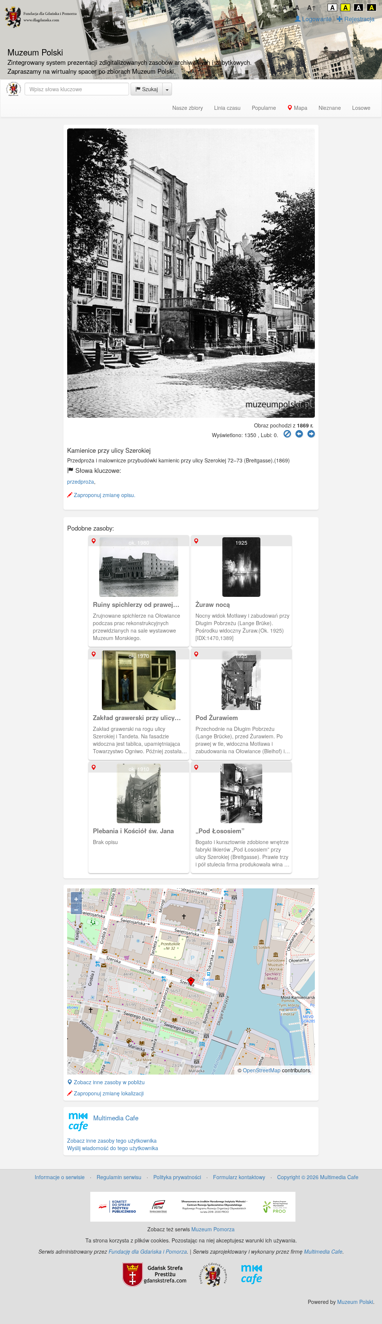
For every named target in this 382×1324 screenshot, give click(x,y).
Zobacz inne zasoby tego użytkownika (112, 1140)
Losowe (361, 107)
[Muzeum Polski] (13, 89)
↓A (282, 7)
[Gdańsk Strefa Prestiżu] (154, 1273)
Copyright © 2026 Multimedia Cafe (317, 1177)
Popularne (264, 107)
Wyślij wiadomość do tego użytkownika (112, 1148)
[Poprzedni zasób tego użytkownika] (299, 434)
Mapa (299, 107)
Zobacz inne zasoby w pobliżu (108, 1082)
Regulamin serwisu (119, 1177)
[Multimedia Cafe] (251, 1273)
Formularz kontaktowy (239, 1177)
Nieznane (330, 107)
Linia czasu (227, 107)
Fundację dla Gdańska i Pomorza (148, 1251)
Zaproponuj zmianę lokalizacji (108, 1093)
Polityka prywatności (177, 1177)
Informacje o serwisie (60, 1177)
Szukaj (149, 89)
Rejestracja (359, 19)
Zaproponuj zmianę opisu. (103, 495)
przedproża (80, 481)
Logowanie (316, 19)
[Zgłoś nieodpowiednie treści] (287, 434)
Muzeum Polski (355, 1301)
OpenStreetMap (262, 1070)
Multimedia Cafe (115, 1117)
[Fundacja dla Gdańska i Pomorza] (213, 1273)
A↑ (311, 7)
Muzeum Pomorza (213, 1229)
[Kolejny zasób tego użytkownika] (311, 434)
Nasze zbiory (187, 107)
